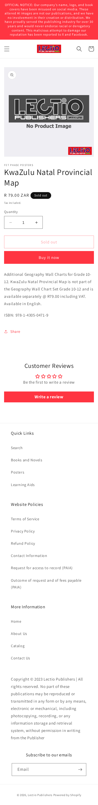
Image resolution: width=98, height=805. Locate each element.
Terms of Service (25, 518)
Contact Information (29, 555)
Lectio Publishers (40, 795)
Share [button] (15, 331)
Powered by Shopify (67, 795)
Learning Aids (23, 484)
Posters (17, 472)
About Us (19, 633)
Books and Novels (26, 460)
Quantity (11, 211)
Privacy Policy (23, 531)
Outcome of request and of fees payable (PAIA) (46, 584)
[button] (7, 49)
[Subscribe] (80, 769)
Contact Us (20, 658)
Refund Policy (23, 543)
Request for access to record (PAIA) (42, 567)
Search (17, 447)
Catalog (17, 645)
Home (16, 621)
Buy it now (49, 257)
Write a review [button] (49, 397)
